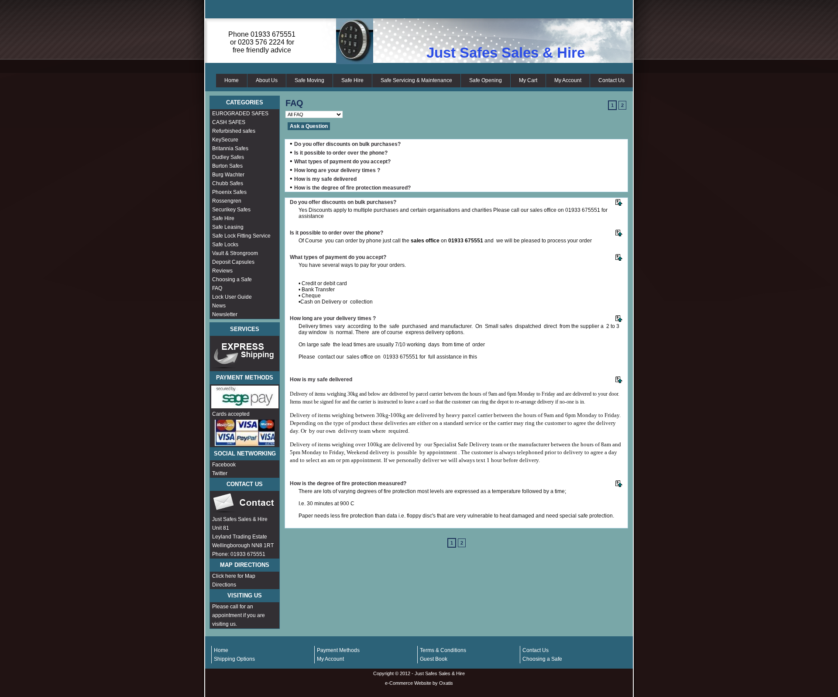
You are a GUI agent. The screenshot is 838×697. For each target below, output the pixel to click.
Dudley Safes (228, 157)
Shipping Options (234, 659)
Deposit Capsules (233, 262)
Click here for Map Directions (233, 580)
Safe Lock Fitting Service (241, 236)
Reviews (222, 271)
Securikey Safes (231, 210)
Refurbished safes (233, 131)
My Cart (528, 80)
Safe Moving (309, 80)
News (219, 306)
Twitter (219, 473)
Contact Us (611, 80)
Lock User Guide (232, 297)
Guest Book (433, 659)
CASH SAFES (228, 122)
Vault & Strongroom (235, 253)
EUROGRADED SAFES (240, 113)
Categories (244, 102)
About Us (267, 80)
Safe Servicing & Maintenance (416, 80)
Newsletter (224, 314)
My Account (567, 80)
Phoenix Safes (229, 192)
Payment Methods (338, 650)
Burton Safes (227, 166)
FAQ (217, 288)
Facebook (224, 465)
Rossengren (226, 201)
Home (231, 80)
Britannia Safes (230, 148)
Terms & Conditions (443, 650)
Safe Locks (225, 245)
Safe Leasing (228, 227)
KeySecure (225, 140)
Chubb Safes (227, 183)
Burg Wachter (228, 175)
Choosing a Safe (232, 279)
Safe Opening (485, 80)
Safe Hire (352, 80)
